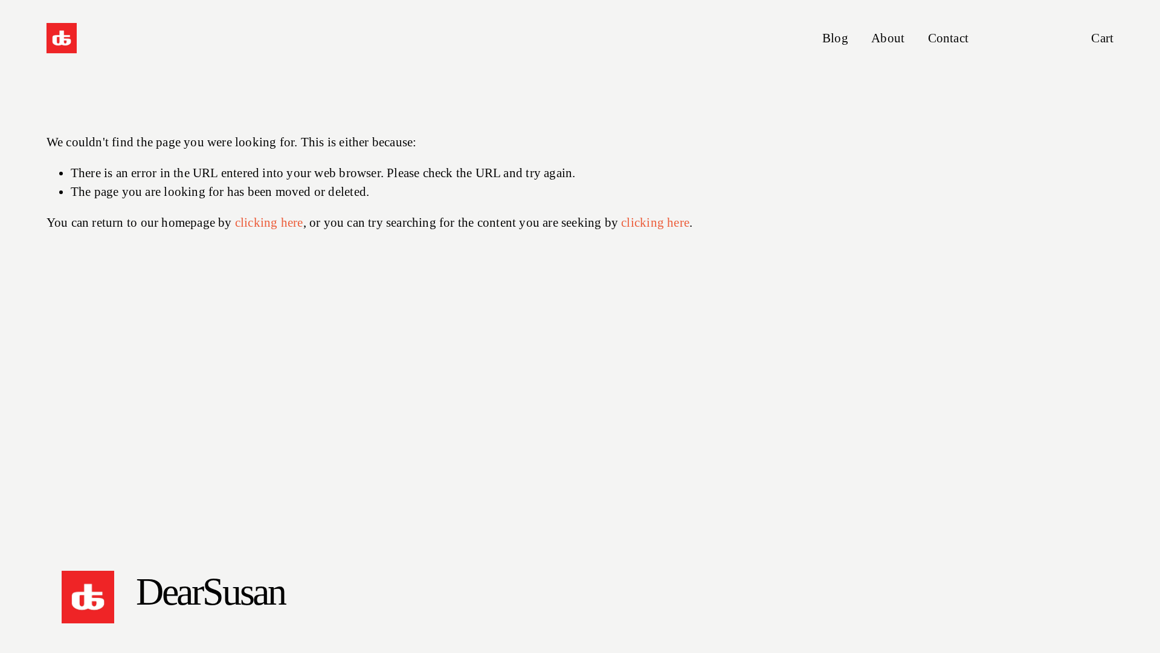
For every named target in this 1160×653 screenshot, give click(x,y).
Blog (835, 38)
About (887, 38)
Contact (948, 38)
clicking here (269, 222)
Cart (1102, 38)
